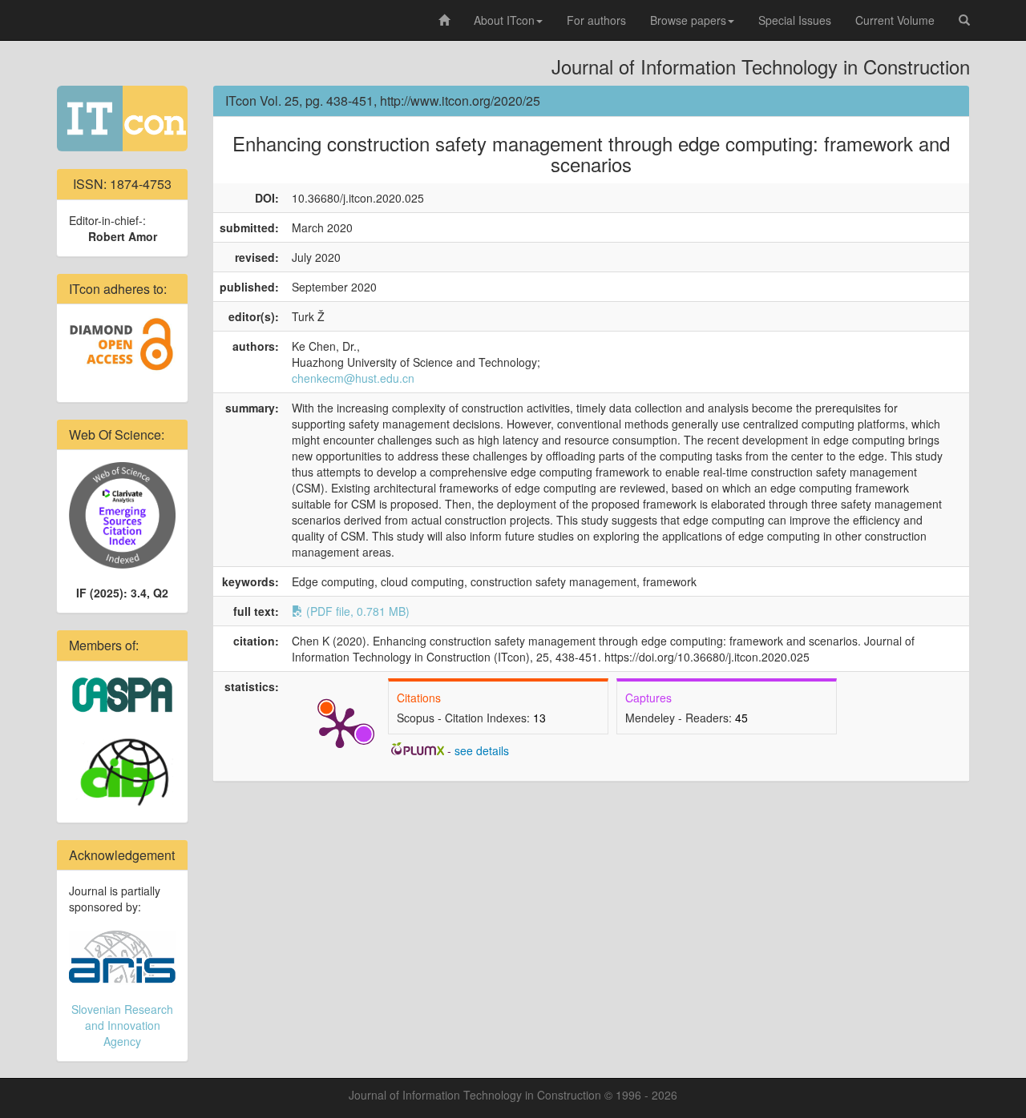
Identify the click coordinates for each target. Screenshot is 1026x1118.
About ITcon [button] (504, 20)
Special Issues (794, 20)
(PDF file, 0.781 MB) (356, 611)
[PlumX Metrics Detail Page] (340, 726)
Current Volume (895, 20)
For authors (596, 20)
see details (481, 750)
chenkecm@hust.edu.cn (353, 378)
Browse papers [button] (688, 20)
